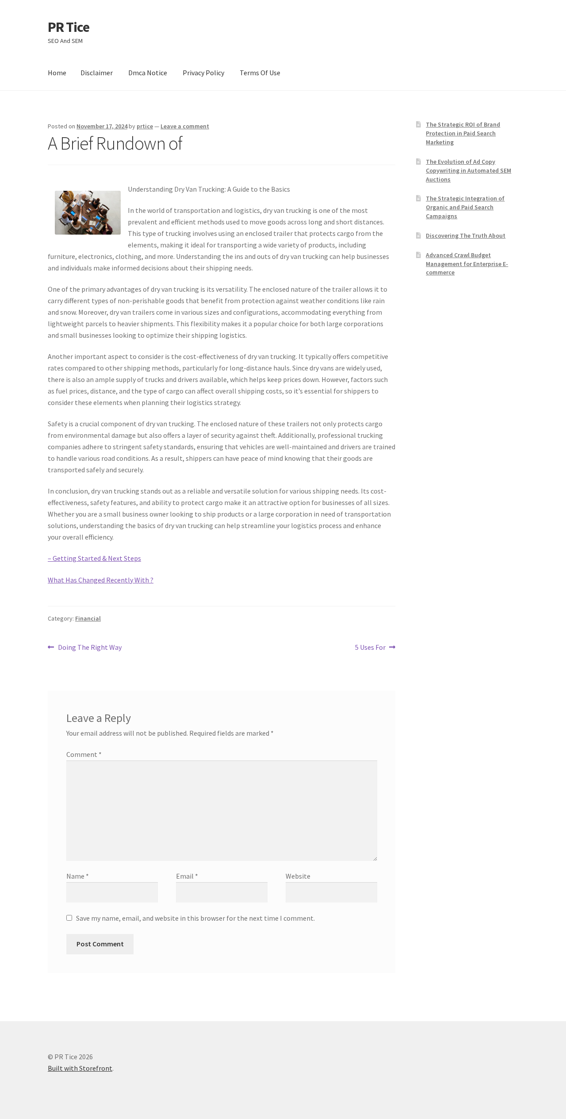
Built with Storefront (80, 1068)
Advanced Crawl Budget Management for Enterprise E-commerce (467, 264)
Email (187, 876)
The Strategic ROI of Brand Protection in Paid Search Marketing (463, 133)
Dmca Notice (147, 72)
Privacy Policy (203, 72)
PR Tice (68, 27)
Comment (84, 754)
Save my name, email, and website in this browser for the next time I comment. (195, 918)
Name (77, 876)
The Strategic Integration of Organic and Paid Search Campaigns (465, 207)
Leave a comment (185, 126)
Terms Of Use (260, 72)
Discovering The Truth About (465, 235)
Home (57, 72)
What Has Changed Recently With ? (100, 579)
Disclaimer (96, 72)
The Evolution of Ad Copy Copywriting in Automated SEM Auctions (468, 170)
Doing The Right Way (89, 647)
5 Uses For (370, 647)
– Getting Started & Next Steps (94, 558)
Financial (88, 618)
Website (298, 876)
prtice (145, 126)
